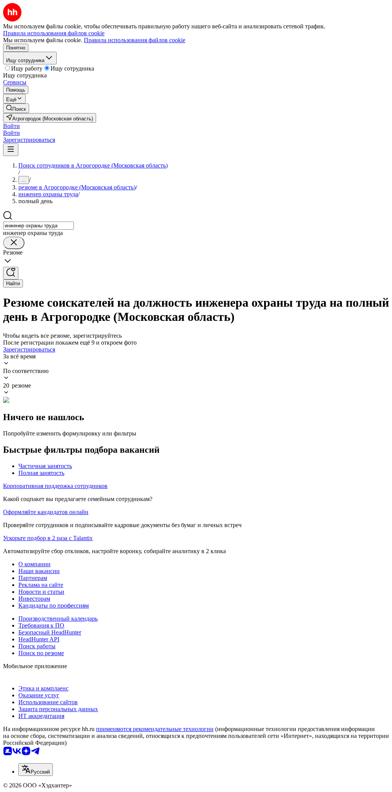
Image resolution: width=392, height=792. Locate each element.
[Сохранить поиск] (10, 273)
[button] (11, 126)
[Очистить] (13, 243)
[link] (16, 108)
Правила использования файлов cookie (134, 40)
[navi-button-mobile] (10, 149)
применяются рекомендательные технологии (155, 729)
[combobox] (38, 226)
